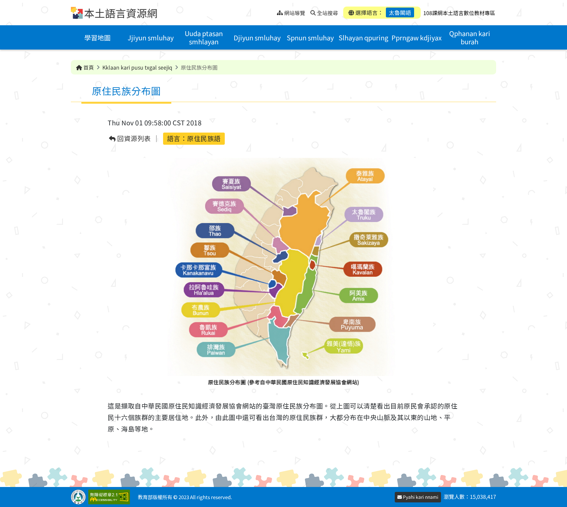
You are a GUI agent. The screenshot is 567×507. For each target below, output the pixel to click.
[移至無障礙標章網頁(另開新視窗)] (110, 497)
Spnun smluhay (310, 37)
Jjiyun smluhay (151, 37)
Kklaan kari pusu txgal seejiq (137, 67)
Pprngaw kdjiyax (416, 37)
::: (271, 11)
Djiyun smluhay (257, 37)
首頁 (88, 67)
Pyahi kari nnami (420, 497)
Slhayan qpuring (363, 37)
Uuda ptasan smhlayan (204, 37)
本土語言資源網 (121, 12)
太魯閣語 (400, 12)
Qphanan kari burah (469, 37)
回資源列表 (133, 138)
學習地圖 (97, 37)
